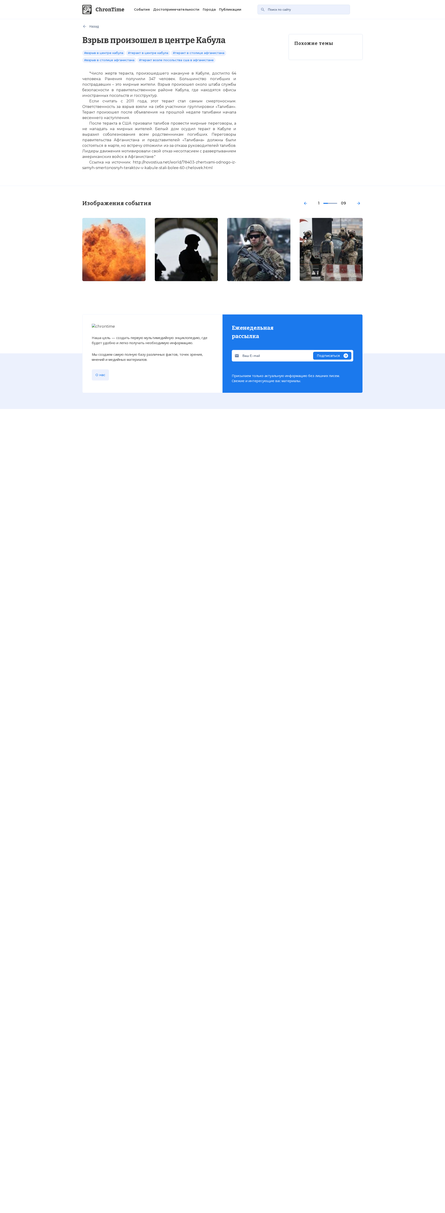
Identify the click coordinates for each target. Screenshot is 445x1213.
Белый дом (167, 129)
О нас (100, 375)
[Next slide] (358, 203)
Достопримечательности (176, 9)
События (142, 9)
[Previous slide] (305, 203)
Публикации (230, 9)
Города (209, 9)
